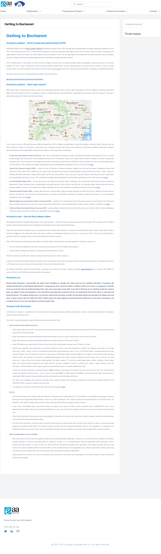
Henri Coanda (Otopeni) (34, 48)
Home (3, 11)
